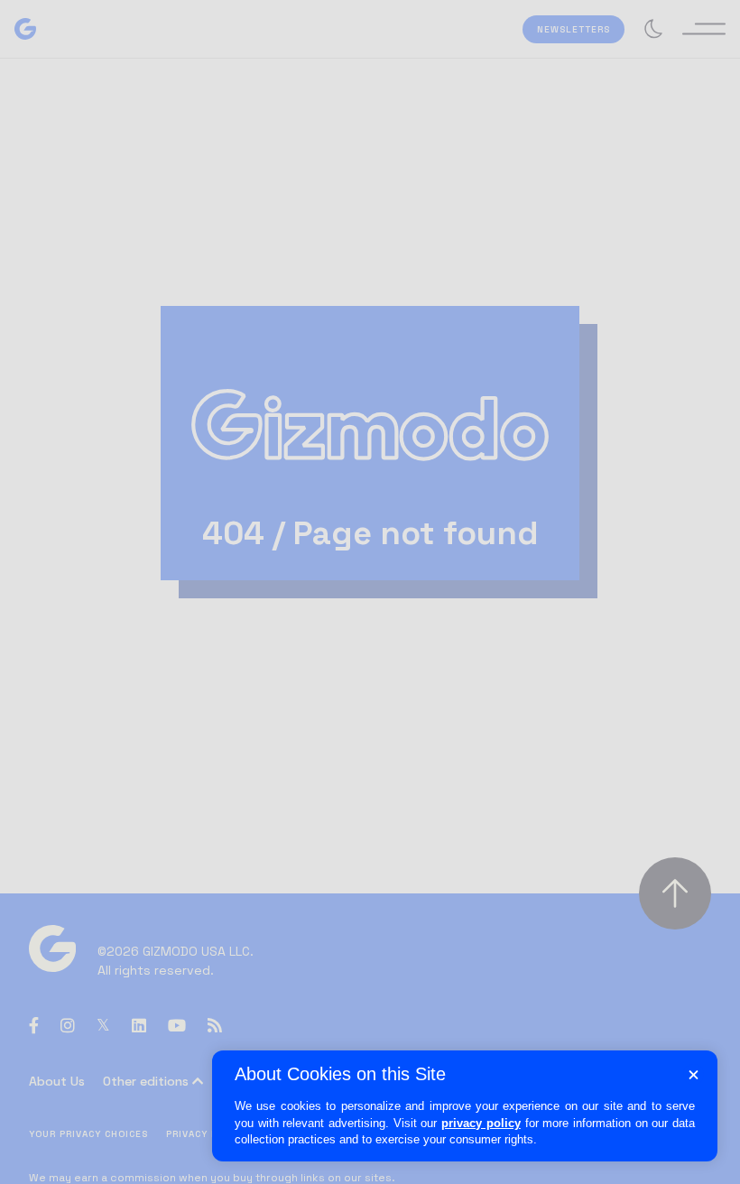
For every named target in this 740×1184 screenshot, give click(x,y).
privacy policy (481, 1123)
